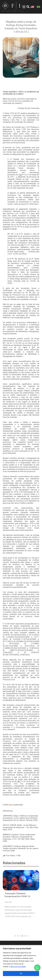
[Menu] (22, 7)
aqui (10, 805)
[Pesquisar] (28, 6)
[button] (15, 936)
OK (21, 973)
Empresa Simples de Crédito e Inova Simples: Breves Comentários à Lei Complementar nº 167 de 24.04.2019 (20, 899)
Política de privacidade (17, 966)
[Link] (12, 6)
